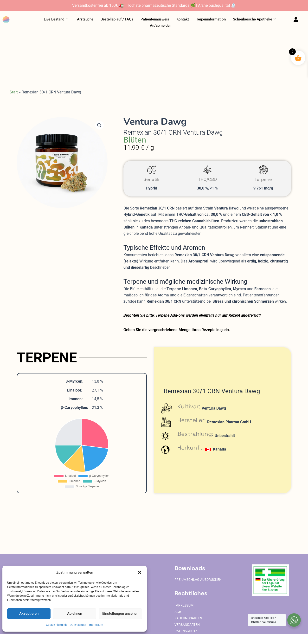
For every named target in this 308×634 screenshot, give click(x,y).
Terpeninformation (211, 19)
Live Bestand (54, 19)
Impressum (96, 625)
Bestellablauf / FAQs (117, 19)
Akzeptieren (28, 613)
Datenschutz (78, 625)
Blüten (134, 139)
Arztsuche (85, 19)
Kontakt (182, 19)
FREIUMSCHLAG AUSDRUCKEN (198, 580)
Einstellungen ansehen (120, 613)
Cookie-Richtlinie (56, 625)
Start (14, 92)
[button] (139, 572)
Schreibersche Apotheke (252, 19)
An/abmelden (160, 25)
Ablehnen (74, 613)
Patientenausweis (155, 19)
